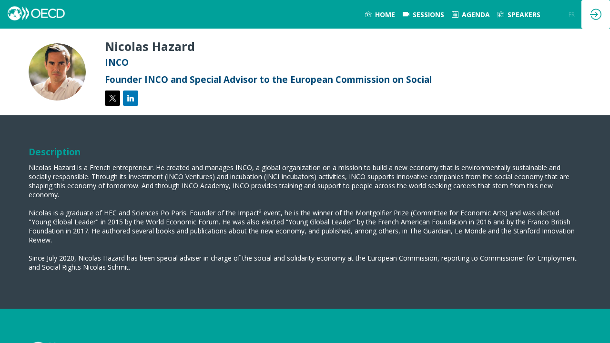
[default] (423, 14)
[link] (380, 14)
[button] (561, 14)
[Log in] (595, 14)
